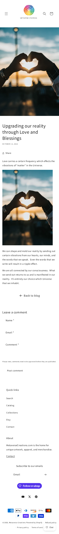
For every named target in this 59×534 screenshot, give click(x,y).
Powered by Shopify (34, 522)
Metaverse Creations (17, 522)
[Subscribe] (45, 474)
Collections (12, 412)
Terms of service (38, 527)
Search (9, 398)
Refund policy (50, 522)
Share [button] (8, 153)
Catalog (10, 405)
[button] (6, 13)
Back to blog (32, 295)
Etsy (8, 419)
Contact (10, 426)
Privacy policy (23, 527)
